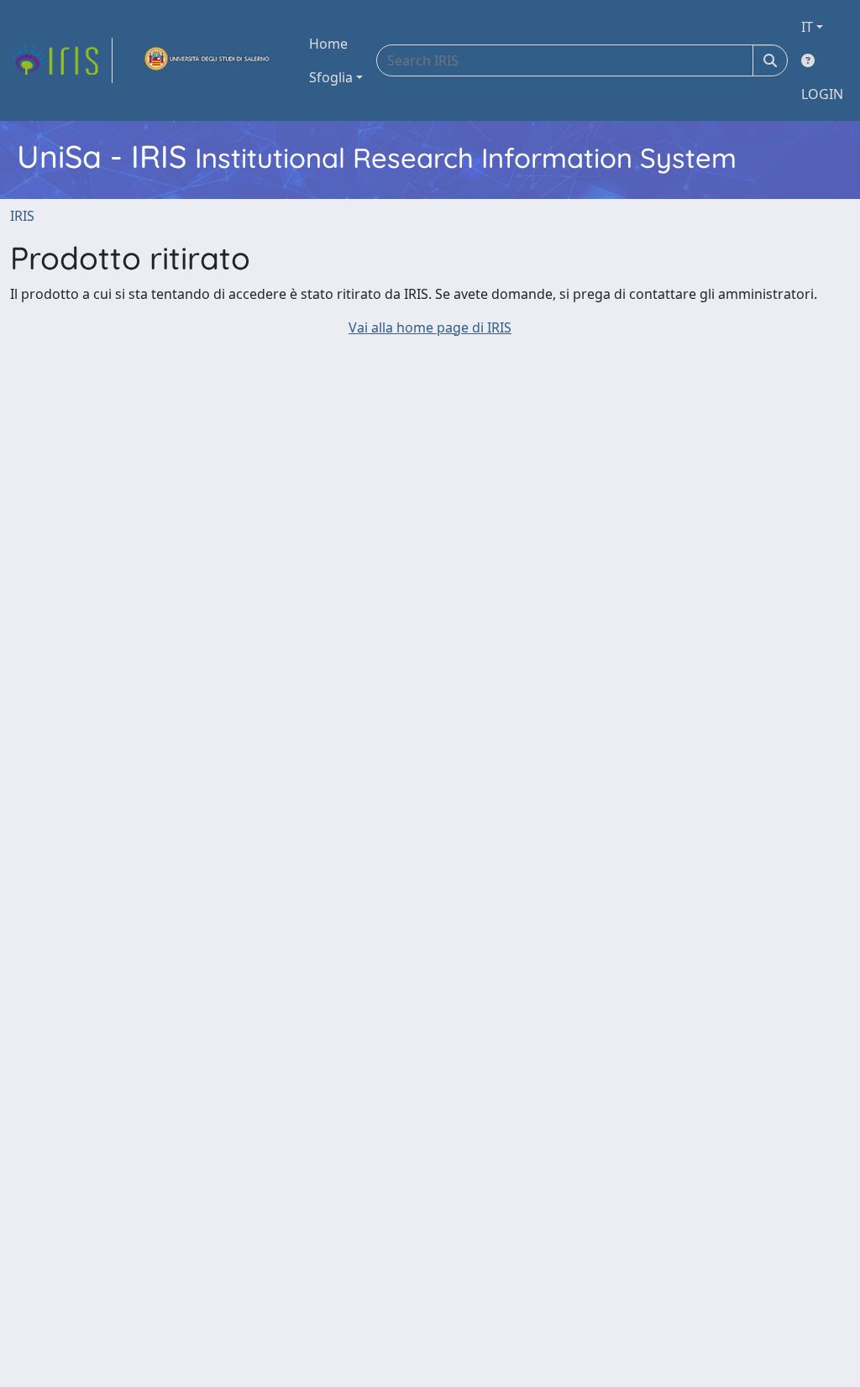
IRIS (22, 216)
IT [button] (807, 27)
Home (328, 43)
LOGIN (822, 94)
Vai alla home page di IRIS (430, 327)
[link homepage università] (207, 60)
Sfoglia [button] (331, 77)
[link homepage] (61, 60)
